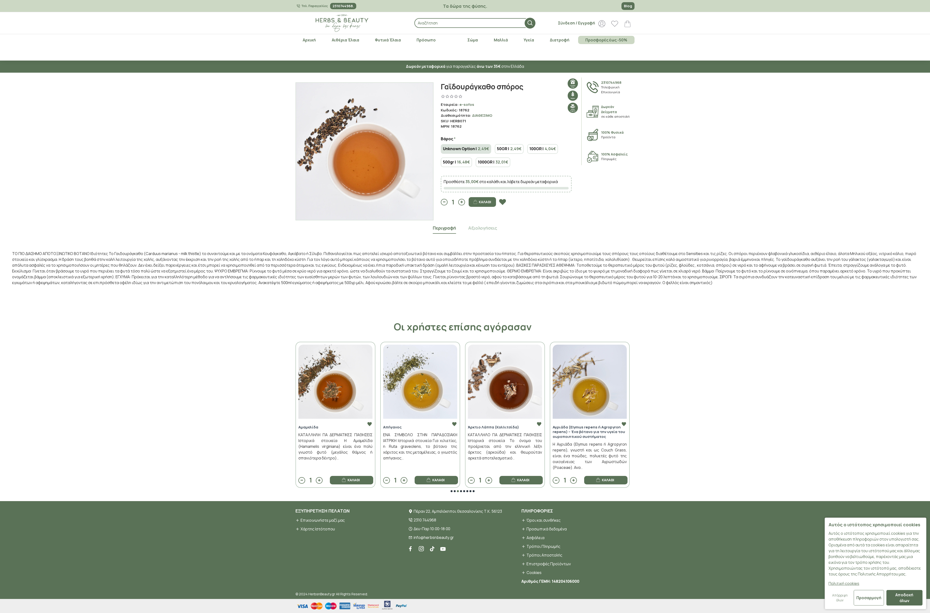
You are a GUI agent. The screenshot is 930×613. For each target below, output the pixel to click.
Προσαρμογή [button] (868, 597)
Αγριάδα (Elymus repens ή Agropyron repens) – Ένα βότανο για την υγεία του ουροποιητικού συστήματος (514, 432)
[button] (452, 491)
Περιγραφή (444, 228)
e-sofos (466, 104)
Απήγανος (317, 427)
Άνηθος (569, 427)
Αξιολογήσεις (482, 228)
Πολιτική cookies (844, 583)
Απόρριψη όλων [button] (840, 597)
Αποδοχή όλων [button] (904, 597)
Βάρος (447, 138)
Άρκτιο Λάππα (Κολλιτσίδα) (418, 427)
